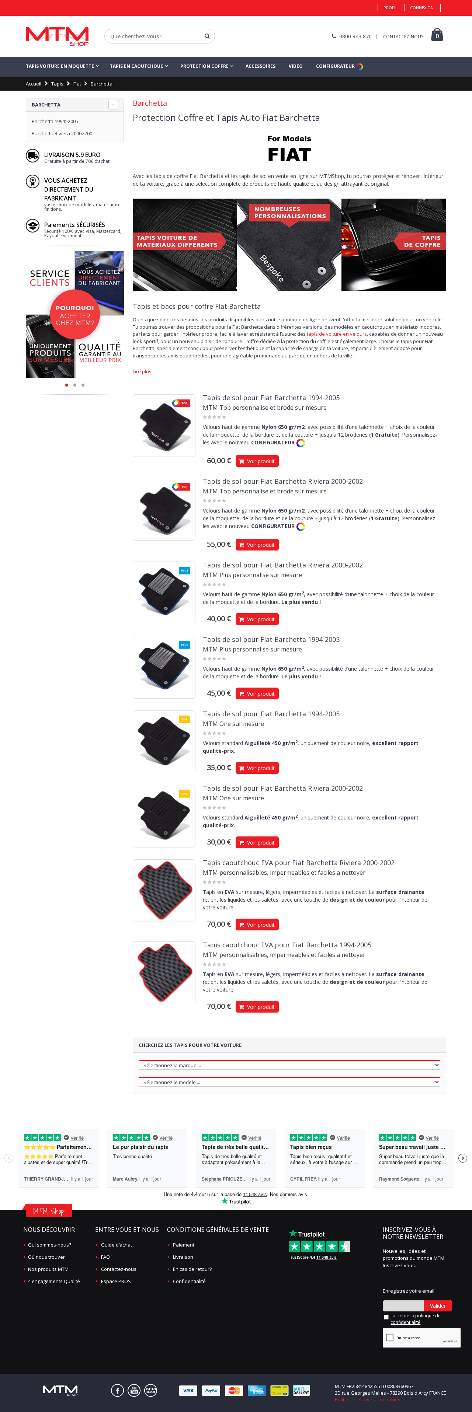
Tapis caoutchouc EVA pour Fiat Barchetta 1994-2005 (287, 944)
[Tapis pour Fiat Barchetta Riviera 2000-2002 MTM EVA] (164, 890)
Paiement (183, 1244)
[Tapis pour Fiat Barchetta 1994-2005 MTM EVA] (164, 973)
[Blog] (150, 1390)
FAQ (105, 1257)
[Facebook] (117, 1390)
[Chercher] (207, 36)
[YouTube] (134, 1390)
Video (296, 66)
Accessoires (260, 66)
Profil (391, 7)
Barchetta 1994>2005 (55, 121)
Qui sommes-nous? (49, 1244)
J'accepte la (416, 1319)
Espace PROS (116, 1281)
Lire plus (142, 371)
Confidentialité (189, 1281)
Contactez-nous (118, 1269)
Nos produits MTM (48, 1269)
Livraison (183, 1257)
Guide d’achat (116, 1244)
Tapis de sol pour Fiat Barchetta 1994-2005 (271, 397)
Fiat (77, 83)
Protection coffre (204, 66)
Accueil (33, 83)
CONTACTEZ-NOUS (403, 37)
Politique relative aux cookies (367, 1399)
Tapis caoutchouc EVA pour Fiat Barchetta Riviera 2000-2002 (299, 862)
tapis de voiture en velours (337, 334)
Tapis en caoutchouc (136, 66)
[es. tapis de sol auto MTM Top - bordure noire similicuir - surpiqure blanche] (164, 425)
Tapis (57, 83)
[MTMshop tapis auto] (57, 36)
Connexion (422, 7)
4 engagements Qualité (54, 1281)
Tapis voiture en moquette (60, 66)
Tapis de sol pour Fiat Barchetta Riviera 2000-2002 (283, 481)
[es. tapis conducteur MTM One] (164, 742)
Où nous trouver (46, 1257)
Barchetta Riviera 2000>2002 (63, 133)
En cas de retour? (192, 1269)
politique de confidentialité (416, 1319)
